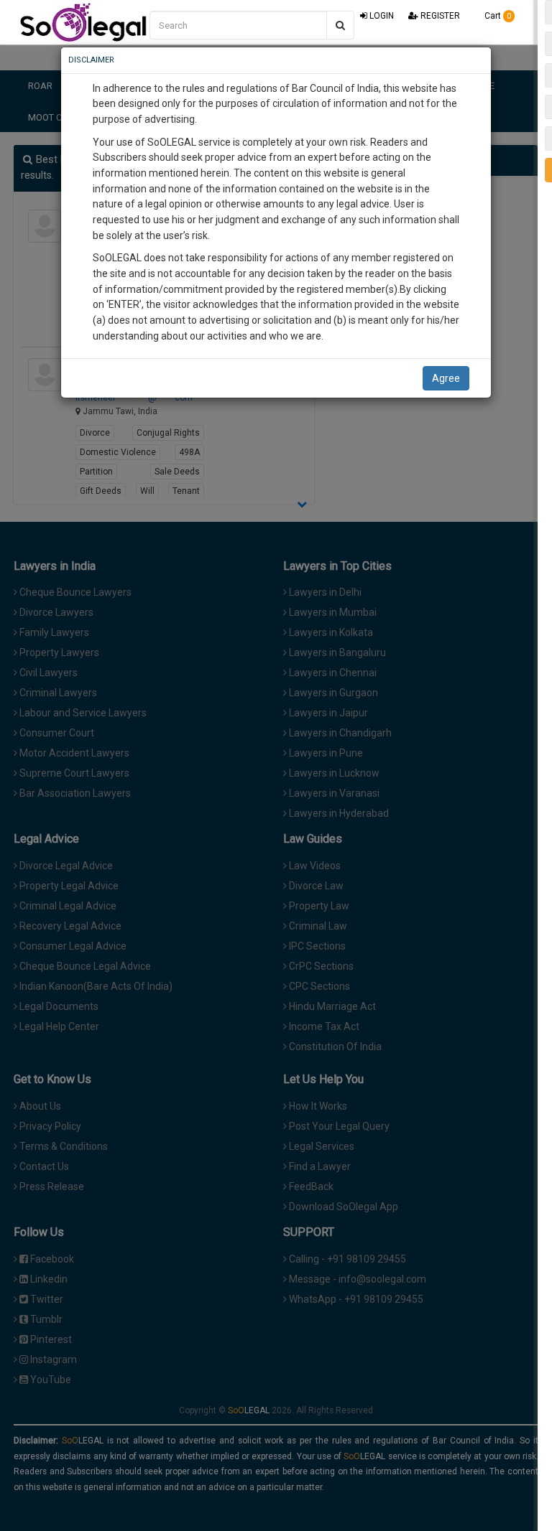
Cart (496, 16)
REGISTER (439, 16)
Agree (446, 378)
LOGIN (380, 16)
